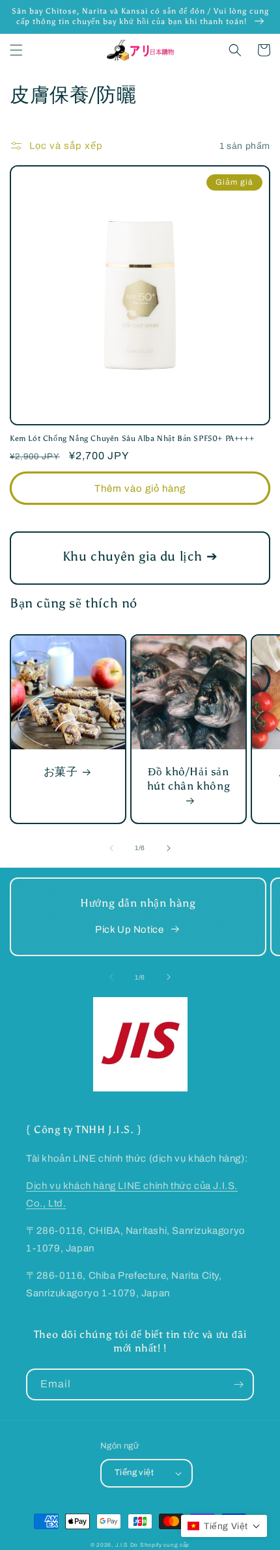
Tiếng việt (134, 1472)
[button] (16, 50)
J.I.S (122, 1545)
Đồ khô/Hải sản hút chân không (188, 778)
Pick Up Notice (129, 929)
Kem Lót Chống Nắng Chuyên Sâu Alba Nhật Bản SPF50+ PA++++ (132, 438)
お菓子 (61, 771)
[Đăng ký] (238, 1384)
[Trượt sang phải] (168, 848)
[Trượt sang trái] (111, 848)
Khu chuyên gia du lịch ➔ (140, 556)
